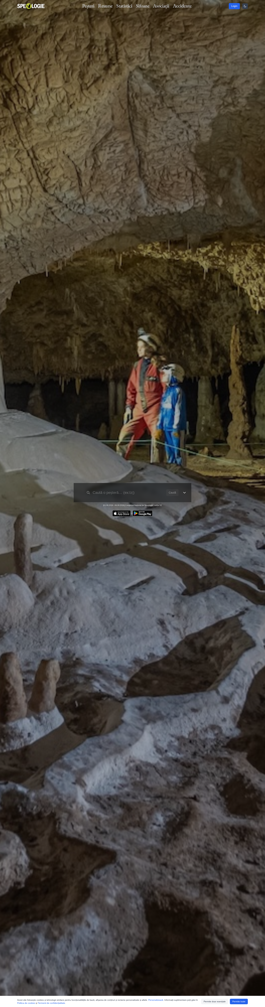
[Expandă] (184, 493)
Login (234, 6)
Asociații (161, 6)
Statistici (124, 6)
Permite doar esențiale (215, 1001)
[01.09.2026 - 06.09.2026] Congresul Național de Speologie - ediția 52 (132, 505)
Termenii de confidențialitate (51, 1003)
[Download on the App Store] (121, 513)
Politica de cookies (26, 1003)
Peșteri (88, 6)
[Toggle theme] (245, 6)
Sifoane (142, 6)
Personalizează (155, 1000)
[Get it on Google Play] (142, 513)
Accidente (182, 6)
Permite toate (238, 1001)
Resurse (105, 6)
